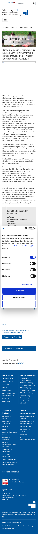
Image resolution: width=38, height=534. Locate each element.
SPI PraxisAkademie (10, 472)
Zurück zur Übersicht (13, 337)
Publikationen (26, 426)
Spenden (24, 434)
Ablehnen (19, 304)
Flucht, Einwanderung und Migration (9, 444)
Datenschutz (22, 526)
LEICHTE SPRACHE (8, 529)
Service (13, 27)
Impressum (12, 526)
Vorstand (6, 384)
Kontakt (5, 526)
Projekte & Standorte (25, 27)
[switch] (33, 263)
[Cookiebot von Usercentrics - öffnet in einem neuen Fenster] (27, 228)
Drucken (14, 360)
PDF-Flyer (5, 360)
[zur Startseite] (15, 12)
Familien (6, 426)
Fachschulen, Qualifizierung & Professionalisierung (26, 381)
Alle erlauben (19, 291)
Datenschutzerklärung (22, 246)
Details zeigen (27, 284)
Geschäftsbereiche (27, 375)
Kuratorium (7, 401)
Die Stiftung (7, 375)
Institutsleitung (8, 381)
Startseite (5, 27)
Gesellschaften (8, 390)
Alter (5, 429)
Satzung (6, 398)
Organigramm (8, 378)
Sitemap (30, 526)
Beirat (5, 387)
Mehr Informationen (17, 482)
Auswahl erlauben (19, 297)
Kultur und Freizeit (9, 459)
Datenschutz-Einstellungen (12, 522)
